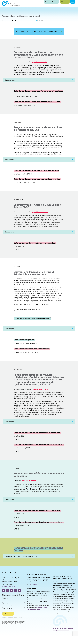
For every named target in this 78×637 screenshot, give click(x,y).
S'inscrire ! (8, 614)
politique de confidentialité (13, 625)
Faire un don (64, 2)
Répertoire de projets (51, 2)
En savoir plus (9, 160)
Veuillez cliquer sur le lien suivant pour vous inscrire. (28, 309)
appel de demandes (29, 481)
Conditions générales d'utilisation (63, 628)
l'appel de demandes (39, 62)
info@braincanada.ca (8, 586)
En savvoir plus (10, 80)
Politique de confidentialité (61, 630)
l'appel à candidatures (40, 212)
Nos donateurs (33, 584)
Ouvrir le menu (72, 2)
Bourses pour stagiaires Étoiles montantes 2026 (21, 556)
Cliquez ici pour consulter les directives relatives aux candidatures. (32, 318)
